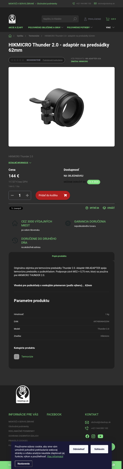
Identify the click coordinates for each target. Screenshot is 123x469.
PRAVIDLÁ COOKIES (18, 440)
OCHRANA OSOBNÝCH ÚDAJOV (24, 436)
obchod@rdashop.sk (101, 422)
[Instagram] (93, 435)
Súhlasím (99, 449)
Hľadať (75, 19)
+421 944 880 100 (99, 428)
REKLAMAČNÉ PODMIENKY (21, 431)
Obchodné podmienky (47, 3)
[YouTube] (100, 435)
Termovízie (27, 356)
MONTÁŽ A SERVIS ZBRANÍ (21, 3)
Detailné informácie (18, 163)
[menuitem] (17, 27)
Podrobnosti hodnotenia (53, 60)
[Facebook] (87, 435)
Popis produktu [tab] (59, 256)
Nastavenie (24, 463)
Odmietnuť (78, 449)
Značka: (79, 61)
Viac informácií (55, 456)
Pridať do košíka (48, 195)
